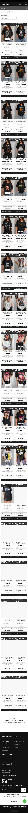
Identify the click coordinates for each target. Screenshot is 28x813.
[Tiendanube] (14, 794)
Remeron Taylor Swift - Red (7, 313)
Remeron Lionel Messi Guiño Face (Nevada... (7, 197)
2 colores (7, 39)
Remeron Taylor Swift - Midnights (7, 351)
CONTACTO (17, 744)
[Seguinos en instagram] (3, 781)
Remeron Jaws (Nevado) (21, 658)
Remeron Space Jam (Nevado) (20, 581)
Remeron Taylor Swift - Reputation (21, 313)
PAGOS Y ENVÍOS (19, 741)
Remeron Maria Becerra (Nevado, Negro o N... (21, 389)
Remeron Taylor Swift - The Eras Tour (21, 274)
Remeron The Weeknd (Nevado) (7, 619)
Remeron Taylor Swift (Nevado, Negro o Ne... (21, 351)
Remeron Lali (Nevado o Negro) (21, 428)
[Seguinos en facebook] (6, 781)
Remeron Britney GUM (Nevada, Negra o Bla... (21, 44)
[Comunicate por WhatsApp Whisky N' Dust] (24, 801)
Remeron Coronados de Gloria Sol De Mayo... (21, 120)
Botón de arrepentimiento (14, 803)
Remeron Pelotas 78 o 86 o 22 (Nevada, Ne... (21, 197)
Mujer (6, 12)
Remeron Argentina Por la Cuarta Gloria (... (21, 236)
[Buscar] (26, 8)
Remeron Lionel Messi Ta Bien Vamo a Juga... (7, 274)
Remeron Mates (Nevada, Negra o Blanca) (7, 159)
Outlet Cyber (5, 747)
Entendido (14, 811)
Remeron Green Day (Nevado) (7, 543)
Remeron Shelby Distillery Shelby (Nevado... (20, 543)
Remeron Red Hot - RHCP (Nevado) (21, 696)
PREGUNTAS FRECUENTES (5, 742)
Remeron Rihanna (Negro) (7, 428)
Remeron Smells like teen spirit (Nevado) (7, 696)
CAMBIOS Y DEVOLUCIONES (18, 737)
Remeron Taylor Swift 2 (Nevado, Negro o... (7, 389)
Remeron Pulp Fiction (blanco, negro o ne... (7, 466)
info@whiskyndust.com (9, 775)
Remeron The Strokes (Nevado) (7, 658)
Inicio (2, 12)
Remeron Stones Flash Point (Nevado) (21, 504)
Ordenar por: (4, 15)
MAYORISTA (5, 751)
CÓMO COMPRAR (7, 736)
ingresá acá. (14, 801)
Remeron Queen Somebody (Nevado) (20, 466)
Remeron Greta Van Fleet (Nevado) (7, 504)
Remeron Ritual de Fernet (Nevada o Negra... (7, 120)
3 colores (21, 154)
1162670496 (6, 773)
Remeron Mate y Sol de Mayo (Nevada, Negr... (20, 82)
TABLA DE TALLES (19, 747)
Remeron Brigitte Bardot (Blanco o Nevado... (7, 44)
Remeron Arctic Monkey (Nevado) (21, 619)
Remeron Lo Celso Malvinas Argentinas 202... (20, 159)
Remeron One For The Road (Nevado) (7, 581)
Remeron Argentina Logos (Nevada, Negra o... (7, 236)
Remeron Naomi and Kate (7, 82)
